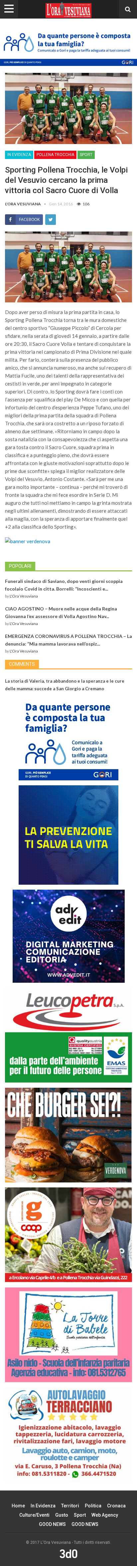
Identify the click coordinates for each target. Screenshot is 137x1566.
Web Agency (104, 1515)
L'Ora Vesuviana (24, 596)
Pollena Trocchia (55, 154)
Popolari (20, 566)
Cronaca (116, 1505)
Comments (22, 664)
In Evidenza (19, 154)
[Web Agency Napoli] (68, 1553)
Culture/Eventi (34, 1515)
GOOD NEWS (52, 1524)
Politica (93, 1505)
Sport (86, 154)
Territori (70, 1505)
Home (18, 1505)
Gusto (61, 1515)
